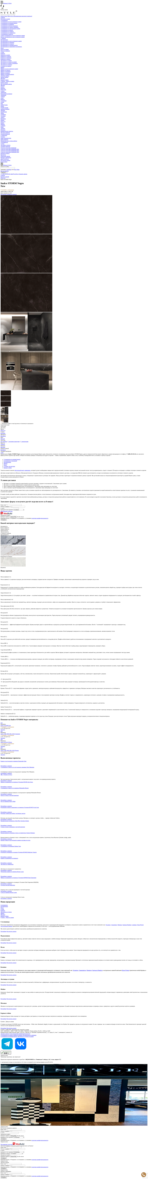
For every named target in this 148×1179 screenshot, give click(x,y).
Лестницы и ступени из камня (9, 62)
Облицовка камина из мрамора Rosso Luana (12, 871)
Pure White (16, 169)
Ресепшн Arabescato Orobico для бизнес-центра (13, 813)
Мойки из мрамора (6, 71)
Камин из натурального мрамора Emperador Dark (13, 761)
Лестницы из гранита (6, 64)
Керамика (3, 118)
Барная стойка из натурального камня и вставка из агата (15, 840)
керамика (8, 169)
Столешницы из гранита (7, 31)
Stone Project (125, 970)
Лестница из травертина (7, 864)
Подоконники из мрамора (7, 42)
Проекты (3, 129)
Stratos (2, 113)
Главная (3, 17)
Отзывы (3, 136)
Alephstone (3, 95)
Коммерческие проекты (7, 131)
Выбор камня (4, 82)
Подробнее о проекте (6, 766)
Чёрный (3, 438)
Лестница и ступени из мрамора (9, 63)
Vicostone (3, 116)
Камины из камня (5, 55)
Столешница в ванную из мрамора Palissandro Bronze (15, 788)
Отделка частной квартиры (8, 885)
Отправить (3, 519)
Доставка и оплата (5, 145)
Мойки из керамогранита (7, 74)
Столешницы (4, 20)
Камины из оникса (5, 59)
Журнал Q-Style (7, 3)
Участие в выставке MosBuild (8, 148)
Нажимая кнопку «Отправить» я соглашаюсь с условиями (24, 518)
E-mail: (2, 508)
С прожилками (24, 441)
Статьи (2, 143)
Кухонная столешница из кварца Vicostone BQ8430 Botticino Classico (19, 852)
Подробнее (3, 931)
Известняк (3, 89)
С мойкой (3, 38)
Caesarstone (3, 100)
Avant (2, 98)
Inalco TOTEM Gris (6, 725)
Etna (2, 103)
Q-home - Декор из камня (7, 917)
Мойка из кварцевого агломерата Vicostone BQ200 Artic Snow (17, 782)
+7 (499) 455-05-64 (5, 174)
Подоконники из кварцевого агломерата (11, 46)
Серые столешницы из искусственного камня (13, 35)
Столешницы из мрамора (7, 24)
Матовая (3, 447)
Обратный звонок (5, 156)
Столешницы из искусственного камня (11, 21)
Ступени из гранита (6, 66)
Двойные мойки (5, 75)
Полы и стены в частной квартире (10, 795)
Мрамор (3, 85)
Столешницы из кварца (7, 30)
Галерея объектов (5, 134)
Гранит (2, 87)
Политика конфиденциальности (21, 1033)
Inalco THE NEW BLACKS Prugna (10, 750)
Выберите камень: (5, 1153)
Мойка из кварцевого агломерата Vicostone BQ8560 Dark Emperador (18, 877)
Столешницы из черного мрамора (9, 27)
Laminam (3, 125)
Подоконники (4, 39)
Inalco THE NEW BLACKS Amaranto (10, 734)
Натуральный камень (6, 84)
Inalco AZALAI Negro (6, 742)
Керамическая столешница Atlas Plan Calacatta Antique (15, 821)
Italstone (3, 124)
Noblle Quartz (4, 105)
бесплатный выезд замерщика (22, 470)
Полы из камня (5, 49)
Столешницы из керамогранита (9, 23)
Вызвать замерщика (6, 157)
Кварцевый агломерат (6, 93)
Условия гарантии (5, 146)
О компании (4, 135)
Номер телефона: (5, 506)
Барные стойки (5, 80)
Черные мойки (4, 77)
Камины (3, 53)
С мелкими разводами (14, 441)
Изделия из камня (5, 19)
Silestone (3, 110)
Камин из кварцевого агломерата (9, 858)
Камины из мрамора (6, 57)
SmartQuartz (4, 111)
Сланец (3, 91)
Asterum (3, 96)
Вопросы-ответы (5, 153)
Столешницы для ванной (10, 460)
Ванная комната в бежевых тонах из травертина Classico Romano (18, 833)
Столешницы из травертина (8, 32)
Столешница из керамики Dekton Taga (11, 846)
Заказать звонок (23, 174)
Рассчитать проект (5, 160)
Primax (2, 106)
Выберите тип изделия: (7, 509)
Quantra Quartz (4, 107)
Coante (2, 102)
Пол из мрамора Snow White (8, 801)
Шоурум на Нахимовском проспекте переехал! (20, 16)
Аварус (2, 117)
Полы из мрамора (5, 50)
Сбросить (3, 172)
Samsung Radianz (5, 109)
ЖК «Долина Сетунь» (6, 774)
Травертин (3, 92)
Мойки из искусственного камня (9, 68)
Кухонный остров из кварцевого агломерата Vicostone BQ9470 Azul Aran (20, 807)
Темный (3, 444)
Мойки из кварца (5, 73)
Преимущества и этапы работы (9, 141)
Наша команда (4, 139)
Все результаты (5, 171)
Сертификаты (4, 142)
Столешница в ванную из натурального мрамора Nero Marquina (17, 767)
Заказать (3, 729)
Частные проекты (5, 132)
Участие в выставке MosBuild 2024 (10, 152)
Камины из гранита (6, 56)
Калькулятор (4, 16)
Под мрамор (4, 441)
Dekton (2, 120)
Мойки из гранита (5, 70)
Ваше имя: (4, 505)
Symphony (3, 114)
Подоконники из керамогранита (9, 45)
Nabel (2, 127)
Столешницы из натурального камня (10, 28)
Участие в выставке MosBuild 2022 (10, 149)
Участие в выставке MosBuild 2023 (10, 150)
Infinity (2, 123)
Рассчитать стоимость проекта (9, 194)
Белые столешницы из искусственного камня (13, 37)
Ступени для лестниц (9, 466)
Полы (2, 48)
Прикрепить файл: (5, 515)
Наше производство (6, 138)
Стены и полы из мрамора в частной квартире (13, 827)
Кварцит (3, 88)
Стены (2, 52)
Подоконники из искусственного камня (11, 41)
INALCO (3, 121)
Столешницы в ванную (7, 34)
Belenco (3, 99)
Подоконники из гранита (7, 44)
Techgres (3, 128)
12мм (2, 452)
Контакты (3, 154)
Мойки (2, 67)
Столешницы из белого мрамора (9, 25)
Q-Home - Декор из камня (7, 81)
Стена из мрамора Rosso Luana (9, 892)
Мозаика (3, 78)
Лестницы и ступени (6, 60)
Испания (3, 433)
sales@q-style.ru (5, 159)
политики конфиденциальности (39, 518)
